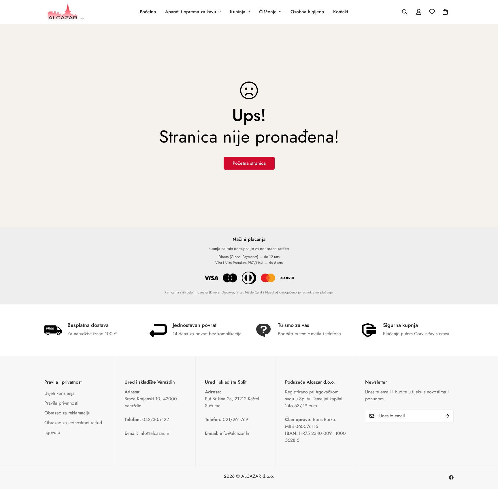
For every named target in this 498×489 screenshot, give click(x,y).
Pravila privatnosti (61, 403)
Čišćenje (268, 11)
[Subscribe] (447, 415)
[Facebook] (451, 477)
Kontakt (340, 11)
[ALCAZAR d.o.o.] (65, 12)
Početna (148, 11)
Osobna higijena (307, 11)
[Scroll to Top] (486, 457)
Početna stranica (249, 163)
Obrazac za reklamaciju (67, 413)
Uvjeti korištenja (59, 393)
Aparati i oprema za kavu (190, 11)
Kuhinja (237, 11)
